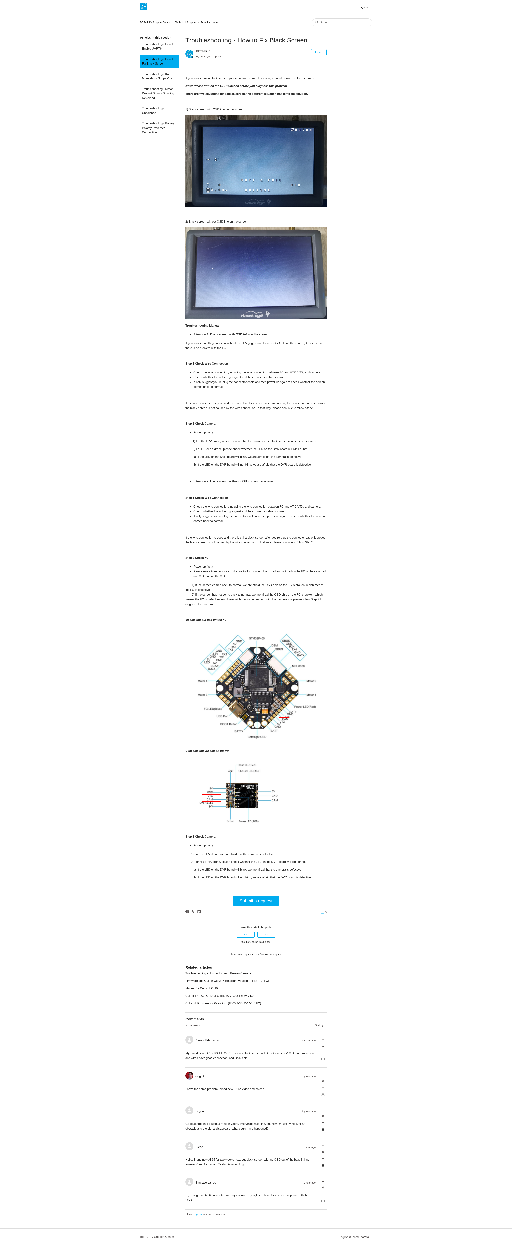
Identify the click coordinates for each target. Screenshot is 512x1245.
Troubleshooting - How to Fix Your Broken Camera (218, 973)
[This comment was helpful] (323, 1039)
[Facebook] (187, 911)
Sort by (319, 1025)
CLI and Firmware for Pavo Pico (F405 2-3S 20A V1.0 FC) (223, 1003)
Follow (318, 52)
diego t (199, 1076)
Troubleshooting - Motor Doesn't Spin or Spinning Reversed (158, 93)
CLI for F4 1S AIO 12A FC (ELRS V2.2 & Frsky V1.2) (220, 995)
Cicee (199, 1147)
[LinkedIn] (199, 911)
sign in (198, 1214)
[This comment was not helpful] (323, 1051)
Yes (246, 934)
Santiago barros (205, 1182)
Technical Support (185, 22)
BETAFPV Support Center (155, 22)
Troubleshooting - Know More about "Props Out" (157, 76)
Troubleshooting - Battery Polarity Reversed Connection (158, 128)
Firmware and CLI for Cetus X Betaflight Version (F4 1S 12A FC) (227, 980)
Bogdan (200, 1111)
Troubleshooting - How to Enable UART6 (158, 46)
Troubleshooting (210, 22)
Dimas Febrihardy (207, 1040)
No (266, 934)
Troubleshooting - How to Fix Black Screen (158, 61)
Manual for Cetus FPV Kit (202, 988)
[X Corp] (193, 911)
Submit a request (256, 900)
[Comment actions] (323, 1058)
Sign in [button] (363, 7)
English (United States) (354, 1237)
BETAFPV (203, 51)
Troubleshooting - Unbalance (153, 111)
